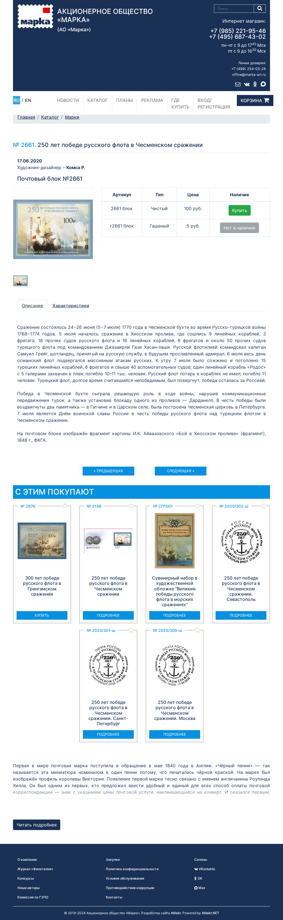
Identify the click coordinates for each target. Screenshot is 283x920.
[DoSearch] (260, 8)
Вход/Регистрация (214, 103)
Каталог (97, 100)
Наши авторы (28, 888)
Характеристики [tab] (71, 305)
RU (17, 100)
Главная (26, 117)
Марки (72, 117)
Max (201, 888)
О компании (27, 859)
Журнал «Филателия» (35, 869)
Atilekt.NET (210, 913)
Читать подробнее (37, 825)
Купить (239, 210)
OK (199, 878)
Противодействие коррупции (130, 888)
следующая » (180, 471)
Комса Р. (75, 167)
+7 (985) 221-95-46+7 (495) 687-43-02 (237, 33)
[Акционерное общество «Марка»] (35, 16)
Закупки (113, 859)
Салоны (200, 859)
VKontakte (206, 869)
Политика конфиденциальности (132, 869)
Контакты (114, 897)
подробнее (108, 615)
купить (42, 615)
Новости (68, 100)
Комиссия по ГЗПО (32, 897)
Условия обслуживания (125, 878)
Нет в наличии (239, 228)
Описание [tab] (32, 305)
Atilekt (176, 913)
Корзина (251, 100)
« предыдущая (108, 471)
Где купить (180, 103)
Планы (124, 100)
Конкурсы (25, 878)
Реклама (152, 100)
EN (28, 100)
